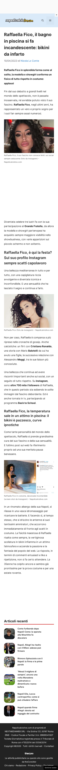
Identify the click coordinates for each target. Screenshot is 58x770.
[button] (42, 20)
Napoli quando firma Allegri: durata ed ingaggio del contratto (28, 710)
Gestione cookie (51, 768)
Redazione (21, 765)
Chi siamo (9, 765)
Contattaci (49, 746)
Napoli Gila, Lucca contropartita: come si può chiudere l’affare (28, 697)
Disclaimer (48, 765)
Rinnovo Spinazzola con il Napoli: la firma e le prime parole (30, 661)
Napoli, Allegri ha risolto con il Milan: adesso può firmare (29, 648)
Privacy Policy (34, 765)
